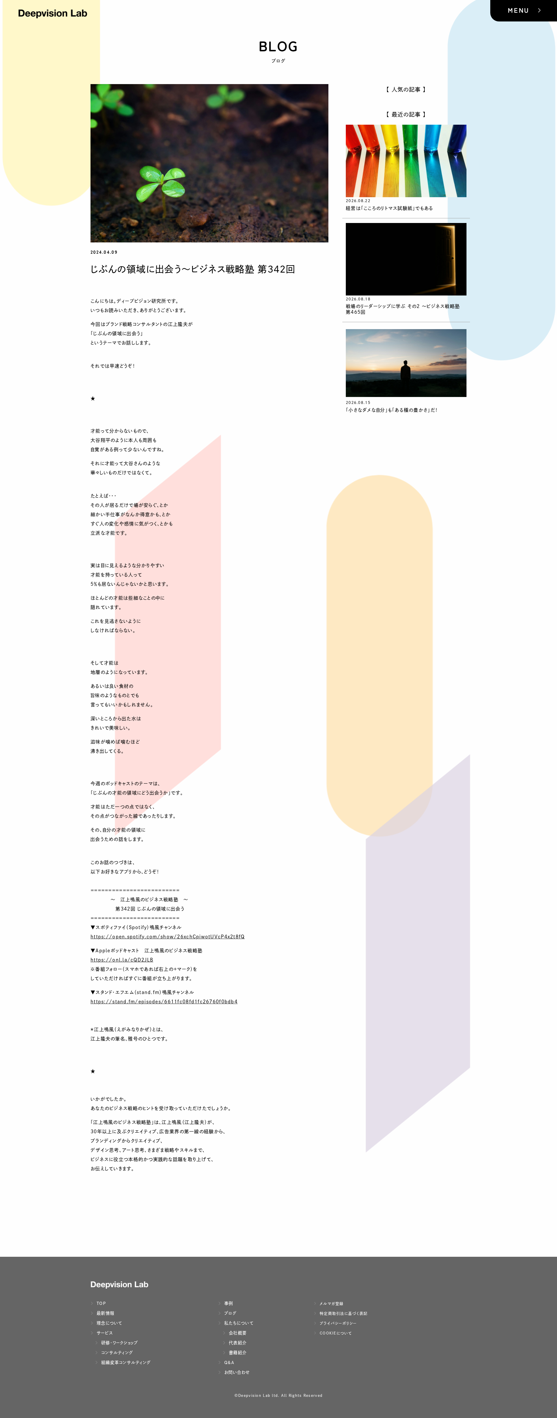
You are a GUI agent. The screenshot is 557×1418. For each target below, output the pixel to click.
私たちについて (238, 1323)
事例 (228, 1303)
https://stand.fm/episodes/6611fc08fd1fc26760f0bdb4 (164, 1001)
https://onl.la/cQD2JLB (122, 960)
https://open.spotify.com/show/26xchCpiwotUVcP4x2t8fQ (168, 936)
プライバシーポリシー (337, 1323)
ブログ (229, 1313)
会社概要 (237, 1333)
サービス (104, 1333)
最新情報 (104, 1313)
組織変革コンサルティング (125, 1362)
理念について (108, 1323)
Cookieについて (335, 1333)
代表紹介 (237, 1343)
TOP (100, 1303)
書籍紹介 (237, 1352)
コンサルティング (116, 1352)
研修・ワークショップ (119, 1343)
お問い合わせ (236, 1372)
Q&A (228, 1362)
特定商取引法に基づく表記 (343, 1313)
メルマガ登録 (331, 1303)
